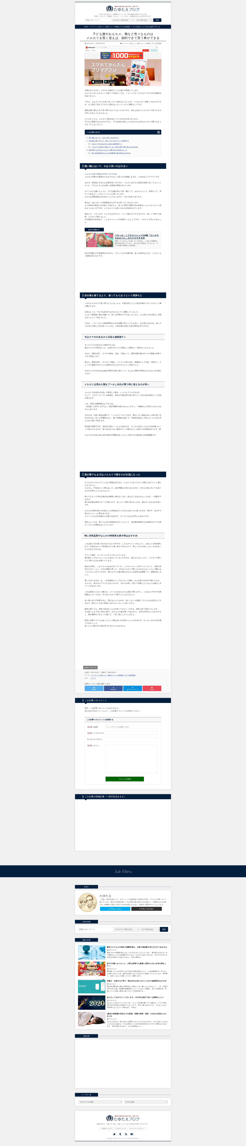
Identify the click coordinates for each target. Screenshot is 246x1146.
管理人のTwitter (116, 909)
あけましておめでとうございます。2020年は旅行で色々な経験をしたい (135, 997)
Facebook (113, 689)
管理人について (107, 1128)
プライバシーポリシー (136, 1128)
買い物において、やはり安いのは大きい (104, 138)
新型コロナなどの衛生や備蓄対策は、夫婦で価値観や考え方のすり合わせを (137, 947)
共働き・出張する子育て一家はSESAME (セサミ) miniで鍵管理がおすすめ (137, 981)
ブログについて (121, 1128)
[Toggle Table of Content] (123, 132)
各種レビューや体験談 (144, 43)
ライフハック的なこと (129, 43)
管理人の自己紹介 (147, 909)
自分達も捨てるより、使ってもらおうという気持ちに (109, 141)
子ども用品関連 (156, 43)
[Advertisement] (123, 273)
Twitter (94, 689)
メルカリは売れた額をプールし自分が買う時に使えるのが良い (115, 147)
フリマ (93, 678)
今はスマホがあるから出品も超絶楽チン (107, 144)
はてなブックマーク (132, 689)
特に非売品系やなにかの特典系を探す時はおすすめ (111, 153)
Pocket (152, 689)
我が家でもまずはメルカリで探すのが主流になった (108, 150)
